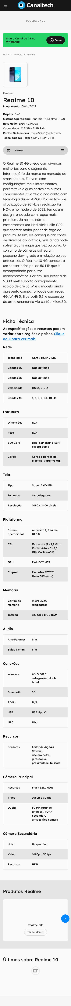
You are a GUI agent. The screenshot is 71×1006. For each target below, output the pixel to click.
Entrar (58, 40)
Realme (31, 54)
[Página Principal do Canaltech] (35, 8)
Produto (18, 54)
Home (6, 54)
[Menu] (5, 6)
